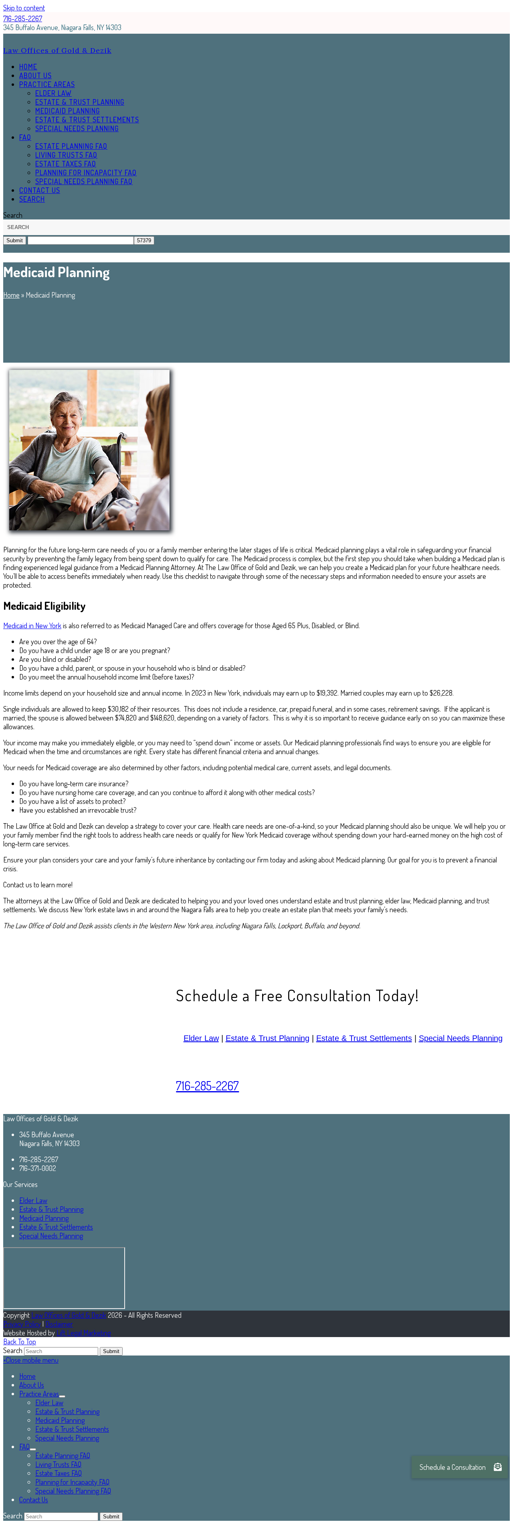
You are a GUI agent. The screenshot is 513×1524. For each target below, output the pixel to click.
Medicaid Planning (44, 1218)
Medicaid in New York (32, 625)
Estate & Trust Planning (267, 1038)
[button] (32, 199)
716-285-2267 (22, 18)
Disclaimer (59, 1323)
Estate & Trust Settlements (364, 1038)
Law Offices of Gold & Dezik (57, 50)
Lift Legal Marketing (84, 1332)
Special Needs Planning (461, 1038)
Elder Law (201, 1038)
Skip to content (24, 7)
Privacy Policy (22, 1323)
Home (11, 294)
